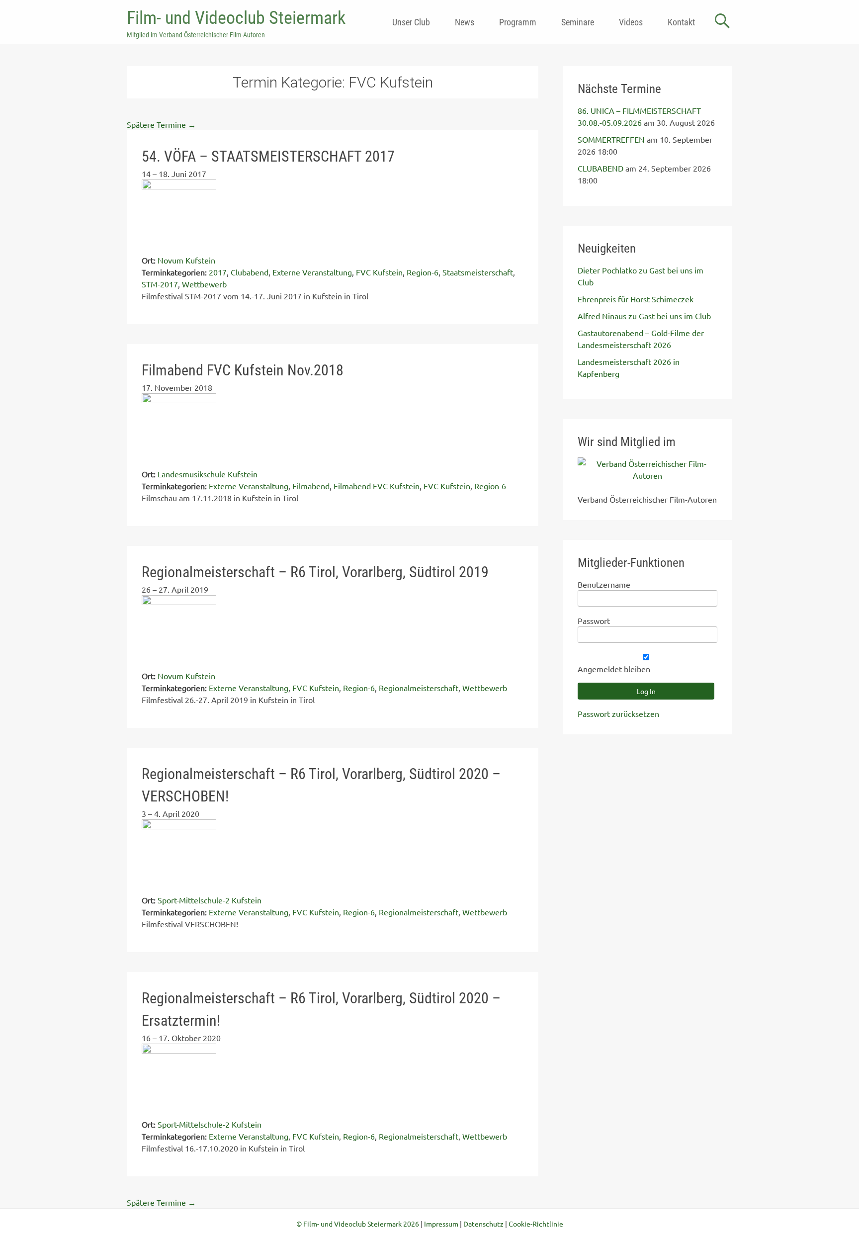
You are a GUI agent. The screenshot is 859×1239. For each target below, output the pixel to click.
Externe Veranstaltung (312, 272)
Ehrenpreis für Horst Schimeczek (635, 299)
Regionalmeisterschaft (418, 688)
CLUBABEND (600, 168)
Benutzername (604, 584)
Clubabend (249, 272)
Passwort (594, 620)
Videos (631, 22)
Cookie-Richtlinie (536, 1223)
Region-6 (422, 272)
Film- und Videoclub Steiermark (236, 17)
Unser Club (411, 22)
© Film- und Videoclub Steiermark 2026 (357, 1223)
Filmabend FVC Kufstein (377, 486)
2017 (218, 272)
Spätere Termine (161, 124)
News (464, 22)
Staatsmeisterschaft (477, 272)
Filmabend (311, 486)
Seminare (577, 22)
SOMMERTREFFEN (611, 139)
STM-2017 (160, 284)
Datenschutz (483, 1223)
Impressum (441, 1223)
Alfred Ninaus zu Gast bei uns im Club (644, 316)
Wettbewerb (204, 284)
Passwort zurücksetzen (618, 713)
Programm (517, 22)
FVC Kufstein (379, 272)
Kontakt (681, 22)
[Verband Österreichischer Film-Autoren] (647, 475)
